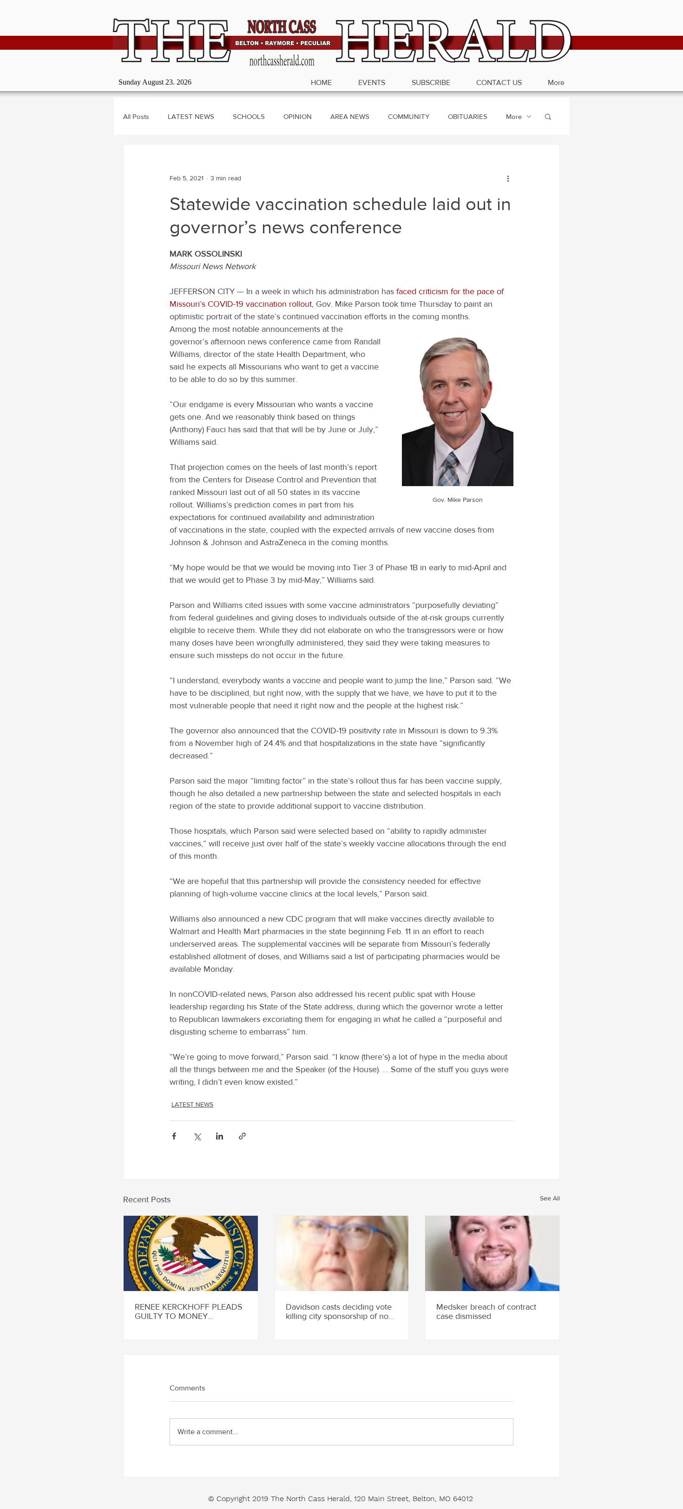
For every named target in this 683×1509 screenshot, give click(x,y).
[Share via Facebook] (174, 1136)
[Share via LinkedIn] (219, 1136)
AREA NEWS (349, 116)
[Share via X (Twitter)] (196, 1136)
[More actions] (507, 178)
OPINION (297, 116)
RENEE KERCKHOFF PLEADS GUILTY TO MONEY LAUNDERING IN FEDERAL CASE (189, 1311)
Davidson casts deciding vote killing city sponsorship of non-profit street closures (340, 1311)
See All (550, 1198)
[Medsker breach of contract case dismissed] (492, 1253)
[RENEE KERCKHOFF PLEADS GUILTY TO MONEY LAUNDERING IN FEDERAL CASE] (191, 1253)
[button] (548, 116)
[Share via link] (242, 1136)
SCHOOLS (249, 116)
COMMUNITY (408, 116)
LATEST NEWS (191, 116)
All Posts (136, 116)
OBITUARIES (467, 116)
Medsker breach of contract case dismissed (486, 1311)
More (514, 116)
